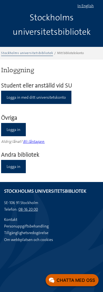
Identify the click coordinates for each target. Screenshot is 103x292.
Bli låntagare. (34, 141)
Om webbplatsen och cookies (28, 239)
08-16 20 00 (28, 209)
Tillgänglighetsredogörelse (26, 232)
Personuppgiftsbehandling (26, 226)
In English (85, 5)
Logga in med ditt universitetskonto (36, 97)
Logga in (13, 129)
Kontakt (10, 219)
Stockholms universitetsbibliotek (27, 53)
